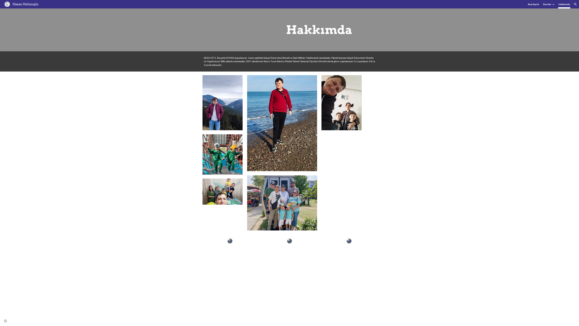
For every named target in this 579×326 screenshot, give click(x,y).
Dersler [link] (547, 4)
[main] (319, 30)
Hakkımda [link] (564, 4)
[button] (575, 4)
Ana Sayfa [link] (533, 4)
